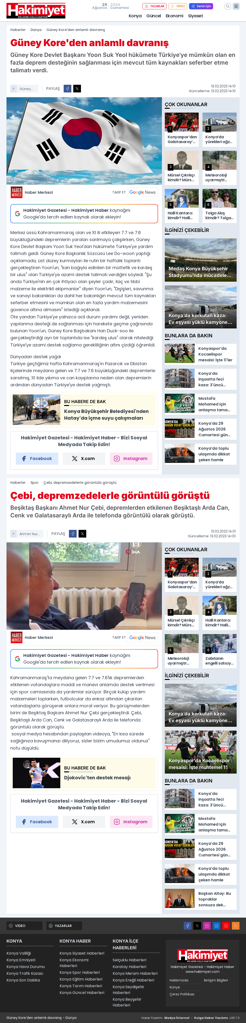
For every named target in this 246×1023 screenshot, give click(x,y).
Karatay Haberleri (129, 966)
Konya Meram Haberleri (135, 973)
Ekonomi (174, 16)
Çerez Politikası (182, 994)
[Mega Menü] (236, 6)
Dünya (36, 29)
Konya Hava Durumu (25, 966)
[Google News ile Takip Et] (142, 192)
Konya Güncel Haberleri (82, 992)
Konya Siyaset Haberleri (82, 953)
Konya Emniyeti (20, 960)
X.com (88, 458)
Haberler (18, 29)
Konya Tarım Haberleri (81, 986)
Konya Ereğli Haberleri (133, 980)
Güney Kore (25, 89)
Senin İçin (204, 6)
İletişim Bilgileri (216, 980)
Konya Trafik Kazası (24, 973)
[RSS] (236, 926)
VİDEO (180, 6)
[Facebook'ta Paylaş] (67, 88)
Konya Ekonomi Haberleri (74, 963)
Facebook (41, 458)
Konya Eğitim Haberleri (81, 979)
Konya (135, 16)
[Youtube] (226, 926)
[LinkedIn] (216, 926)
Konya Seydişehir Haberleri (128, 989)
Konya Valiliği (18, 953)
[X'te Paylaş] (77, 88)
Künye (175, 987)
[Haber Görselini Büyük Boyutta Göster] (84, 141)
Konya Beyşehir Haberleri (127, 1002)
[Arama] (228, 6)
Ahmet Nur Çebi (28, 534)
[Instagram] (207, 926)
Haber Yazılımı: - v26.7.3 (190, 1018)
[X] (197, 926)
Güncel (153, 16)
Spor (35, 482)
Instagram (135, 458)
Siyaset (195, 16)
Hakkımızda (179, 980)
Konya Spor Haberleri (80, 972)
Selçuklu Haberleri (129, 960)
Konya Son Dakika (23, 980)
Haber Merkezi (39, 192)
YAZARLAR (157, 6)
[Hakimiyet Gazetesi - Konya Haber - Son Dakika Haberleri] (202, 955)
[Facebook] (187, 926)
